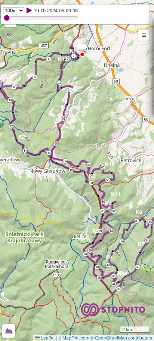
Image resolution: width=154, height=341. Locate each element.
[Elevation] (8, 331)
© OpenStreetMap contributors (121, 337)
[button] (81, 48)
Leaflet (47, 337)
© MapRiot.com (73, 337)
